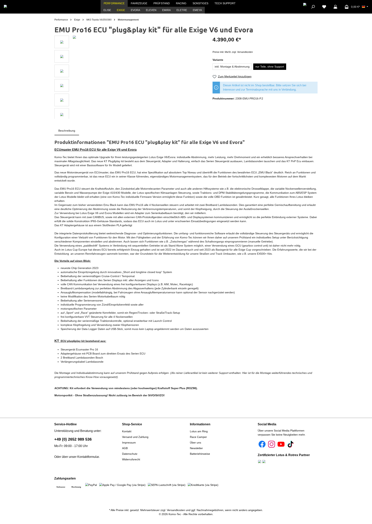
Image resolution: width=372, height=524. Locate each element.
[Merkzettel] (324, 6)
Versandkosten (176, 510)
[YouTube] (281, 444)
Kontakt (126, 431)
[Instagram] (271, 444)
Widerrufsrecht (131, 459)
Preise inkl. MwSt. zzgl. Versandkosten (233, 52)
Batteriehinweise (200, 453)
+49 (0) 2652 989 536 (73, 439)
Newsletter (196, 448)
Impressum (129, 442)
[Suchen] (313, 6)
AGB (125, 448)
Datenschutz (129, 453)
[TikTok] (290, 444)
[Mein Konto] (335, 6)
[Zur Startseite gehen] (18, 7)
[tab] (66, 130)
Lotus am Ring (199, 431)
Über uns (195, 442)
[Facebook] (262, 444)
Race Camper (198, 436)
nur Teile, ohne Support (269, 66)
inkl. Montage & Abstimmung (232, 66)
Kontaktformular (88, 456)
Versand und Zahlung (135, 436)
